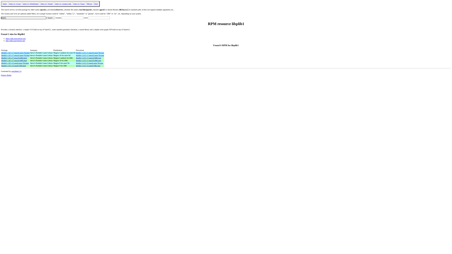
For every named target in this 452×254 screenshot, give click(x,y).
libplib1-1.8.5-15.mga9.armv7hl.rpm (89, 63)
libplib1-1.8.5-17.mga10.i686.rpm (88, 58)
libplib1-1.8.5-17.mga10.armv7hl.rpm (90, 53)
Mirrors (89, 4)
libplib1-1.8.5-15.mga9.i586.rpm (88, 66)
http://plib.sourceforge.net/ (15, 41)
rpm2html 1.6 (16, 71)
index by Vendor (47, 4)
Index (5, 4)
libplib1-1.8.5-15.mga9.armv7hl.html (15, 63)
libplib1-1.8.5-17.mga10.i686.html (14, 58)
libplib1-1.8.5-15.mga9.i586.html (13, 66)
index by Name (79, 4)
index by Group (15, 4)
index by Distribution (31, 4)
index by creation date (63, 4)
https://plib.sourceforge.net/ (16, 39)
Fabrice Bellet (6, 75)
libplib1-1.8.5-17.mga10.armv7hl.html (15, 53)
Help (96, 4)
